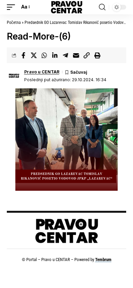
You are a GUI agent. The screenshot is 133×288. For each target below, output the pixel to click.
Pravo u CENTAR (41, 71)
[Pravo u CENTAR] (66, 7)
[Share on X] (34, 55)
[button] (12, 7)
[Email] (76, 55)
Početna (14, 22)
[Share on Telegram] (65, 55)
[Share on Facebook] (23, 55)
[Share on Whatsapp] (44, 55)
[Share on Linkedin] (55, 55)
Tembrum (103, 259)
